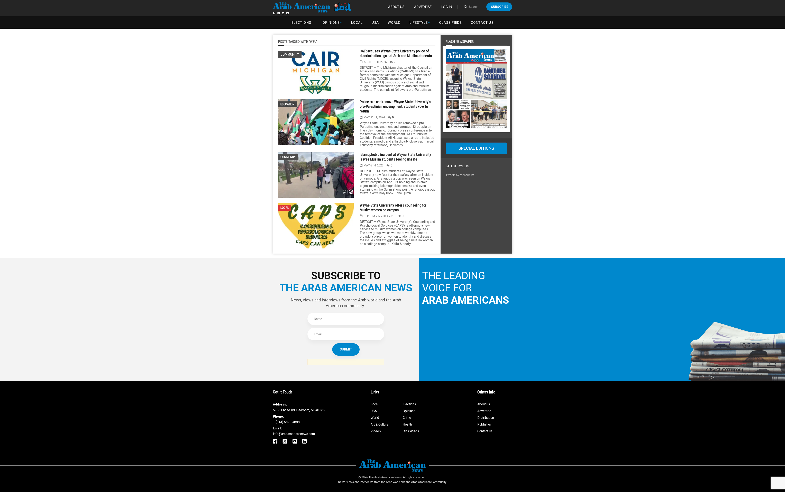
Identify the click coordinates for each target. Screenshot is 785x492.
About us (396, 7)
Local (357, 22)
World (394, 22)
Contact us (482, 22)
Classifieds (450, 22)
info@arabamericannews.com (294, 434)
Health (407, 424)
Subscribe (499, 7)
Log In (446, 7)
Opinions (331, 22)
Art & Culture (379, 424)
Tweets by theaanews (460, 175)
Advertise (423, 7)
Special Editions (476, 148)
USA (375, 22)
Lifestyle (418, 22)
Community (288, 157)
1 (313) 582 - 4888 (286, 422)
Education (287, 104)
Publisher (484, 424)
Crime (407, 418)
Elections (301, 22)
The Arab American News (385, 477)
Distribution (485, 418)
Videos (376, 431)
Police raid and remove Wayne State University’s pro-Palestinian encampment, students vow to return (395, 106)
